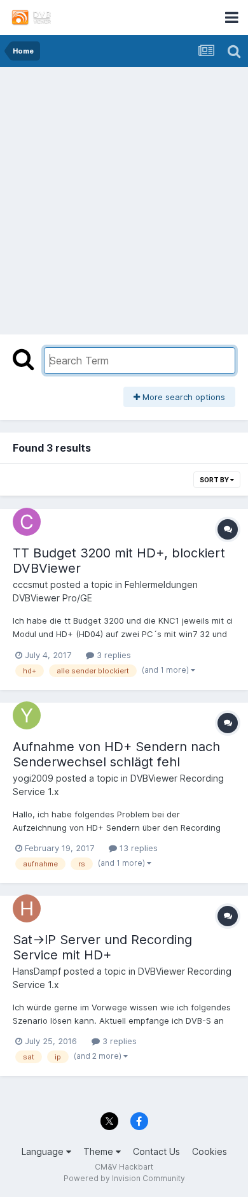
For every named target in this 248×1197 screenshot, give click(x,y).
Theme (99, 1151)
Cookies (209, 1151)
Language (44, 1151)
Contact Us (156, 1151)
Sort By (215, 480)
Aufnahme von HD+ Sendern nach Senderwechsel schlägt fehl (116, 754)
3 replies (112, 655)
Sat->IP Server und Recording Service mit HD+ (102, 947)
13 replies (137, 848)
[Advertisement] (124, 197)
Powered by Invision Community (124, 1178)
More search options (182, 397)
